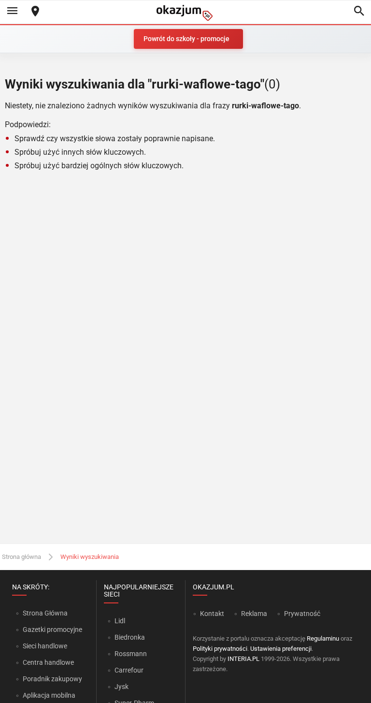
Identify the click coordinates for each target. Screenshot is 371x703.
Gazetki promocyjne (52, 629)
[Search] (359, 11)
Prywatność (302, 613)
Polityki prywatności (220, 648)
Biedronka (129, 637)
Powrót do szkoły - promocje (186, 39)
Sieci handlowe (45, 646)
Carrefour (128, 670)
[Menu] (12, 11)
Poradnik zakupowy (52, 679)
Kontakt (212, 613)
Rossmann (130, 654)
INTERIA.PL (243, 658)
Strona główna (21, 556)
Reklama (254, 613)
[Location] (35, 11)
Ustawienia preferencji (281, 648)
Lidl (119, 621)
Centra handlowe (48, 662)
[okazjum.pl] (185, 13)
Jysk (121, 686)
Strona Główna (45, 613)
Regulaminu (323, 638)
